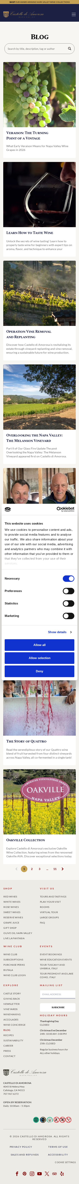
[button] (74, 14)
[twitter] (47, 1174)
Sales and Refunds (25, 1154)
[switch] (68, 591)
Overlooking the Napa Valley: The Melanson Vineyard (34, 438)
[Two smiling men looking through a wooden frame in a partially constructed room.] (39, 500)
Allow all (39, 645)
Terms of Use (58, 1146)
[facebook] (17, 1174)
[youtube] (39, 1174)
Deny (39, 671)
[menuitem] (21, 895)
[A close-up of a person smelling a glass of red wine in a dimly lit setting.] (39, 194)
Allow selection (39, 658)
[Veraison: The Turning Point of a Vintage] (39, 94)
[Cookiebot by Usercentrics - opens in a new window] (56, 509)
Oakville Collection (25, 840)
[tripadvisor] (54, 1174)
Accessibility (58, 1154)
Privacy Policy (21, 1146)
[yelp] (62, 1174)
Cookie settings (65, 1162)
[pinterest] (24, 1174)
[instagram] (32, 1174)
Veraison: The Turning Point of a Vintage (27, 135)
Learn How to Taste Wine (29, 233)
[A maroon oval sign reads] (39, 801)
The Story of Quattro (26, 741)
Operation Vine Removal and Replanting (28, 334)
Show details (57, 632)
